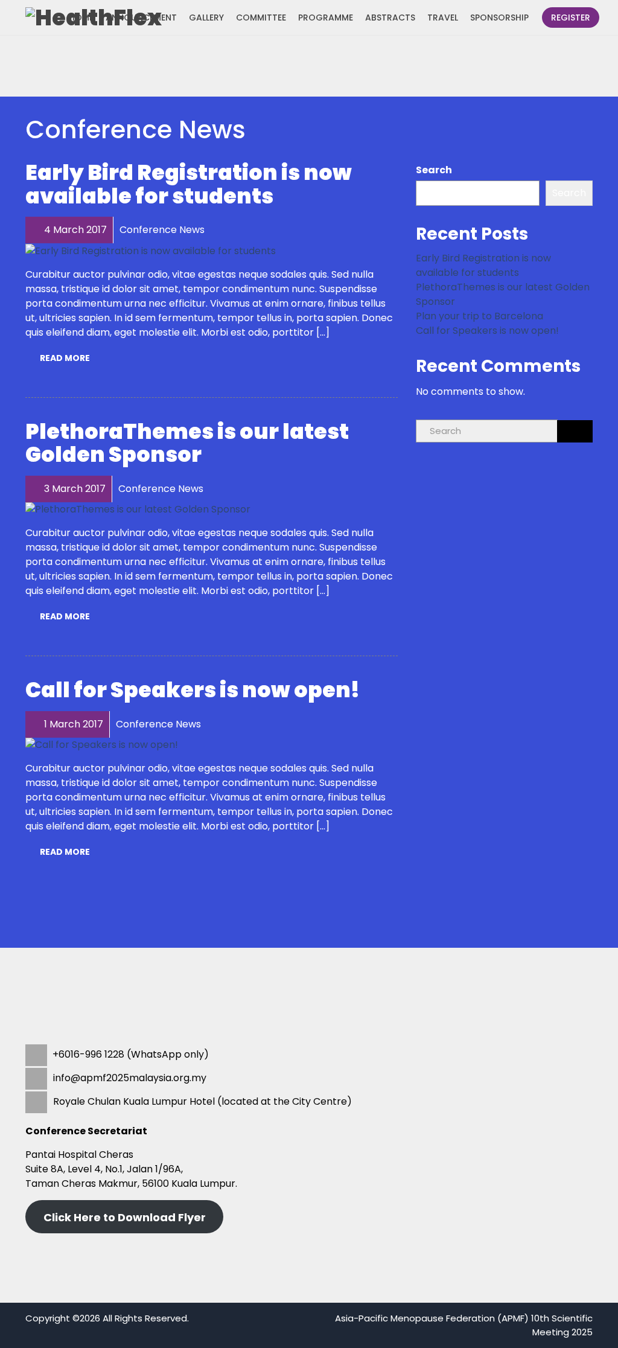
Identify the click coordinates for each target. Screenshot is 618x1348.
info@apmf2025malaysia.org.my (128, 1078)
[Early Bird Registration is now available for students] (150, 250)
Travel (442, 17)
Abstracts (390, 17)
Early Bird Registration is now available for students (188, 184)
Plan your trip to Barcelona (479, 316)
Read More (65, 358)
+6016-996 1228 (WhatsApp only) (131, 1054)
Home (81, 17)
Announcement (141, 17)
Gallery (206, 17)
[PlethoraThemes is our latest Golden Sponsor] (137, 509)
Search (434, 170)
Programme (325, 17)
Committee (261, 17)
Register (570, 17)
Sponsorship (499, 17)
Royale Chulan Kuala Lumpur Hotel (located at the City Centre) (202, 1101)
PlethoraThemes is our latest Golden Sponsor (187, 443)
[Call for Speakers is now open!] (101, 745)
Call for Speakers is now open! (192, 689)
